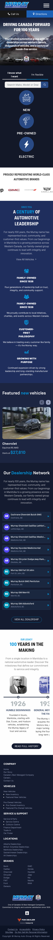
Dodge (6, 878)
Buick (6, 866)
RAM (30, 883)
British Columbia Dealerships (16, 847)
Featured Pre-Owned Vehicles (19, 808)
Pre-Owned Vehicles (12, 802)
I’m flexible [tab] (37, 74)
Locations (11, 838)
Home (6, 769)
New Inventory (12, 794)
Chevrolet (8, 872)
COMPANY (10, 764)
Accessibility (25, 929)
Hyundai (31, 872)
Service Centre (12, 822)
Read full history (26, 746)
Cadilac (7, 869)
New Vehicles (9, 791)
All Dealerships (10, 855)
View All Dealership (26, 619)
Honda (30, 869)
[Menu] (46, 5)
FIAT (6, 880)
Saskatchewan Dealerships (15, 852)
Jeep (30, 875)
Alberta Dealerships (12, 844)
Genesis (7, 886)
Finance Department (12, 827)
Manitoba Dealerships (13, 850)
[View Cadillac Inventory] (45, 190)
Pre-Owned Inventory (15, 805)
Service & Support (16, 813)
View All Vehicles (25, 259)
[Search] (44, 85)
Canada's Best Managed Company (19, 775)
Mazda (31, 880)
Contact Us (9, 781)
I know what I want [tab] (14, 74)
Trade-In (7, 830)
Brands (9, 861)
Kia (29, 878)
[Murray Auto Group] (17, 4)
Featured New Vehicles (16, 797)
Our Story (8, 772)
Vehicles (9, 786)
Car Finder (8, 833)
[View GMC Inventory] (12, 190)
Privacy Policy (38, 929)
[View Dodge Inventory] (29, 190)
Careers (7, 778)
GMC (30, 866)
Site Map (9, 932)
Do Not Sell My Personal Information (31, 932)
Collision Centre (13, 824)
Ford (6, 883)
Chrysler (7, 875)
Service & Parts (10, 819)
